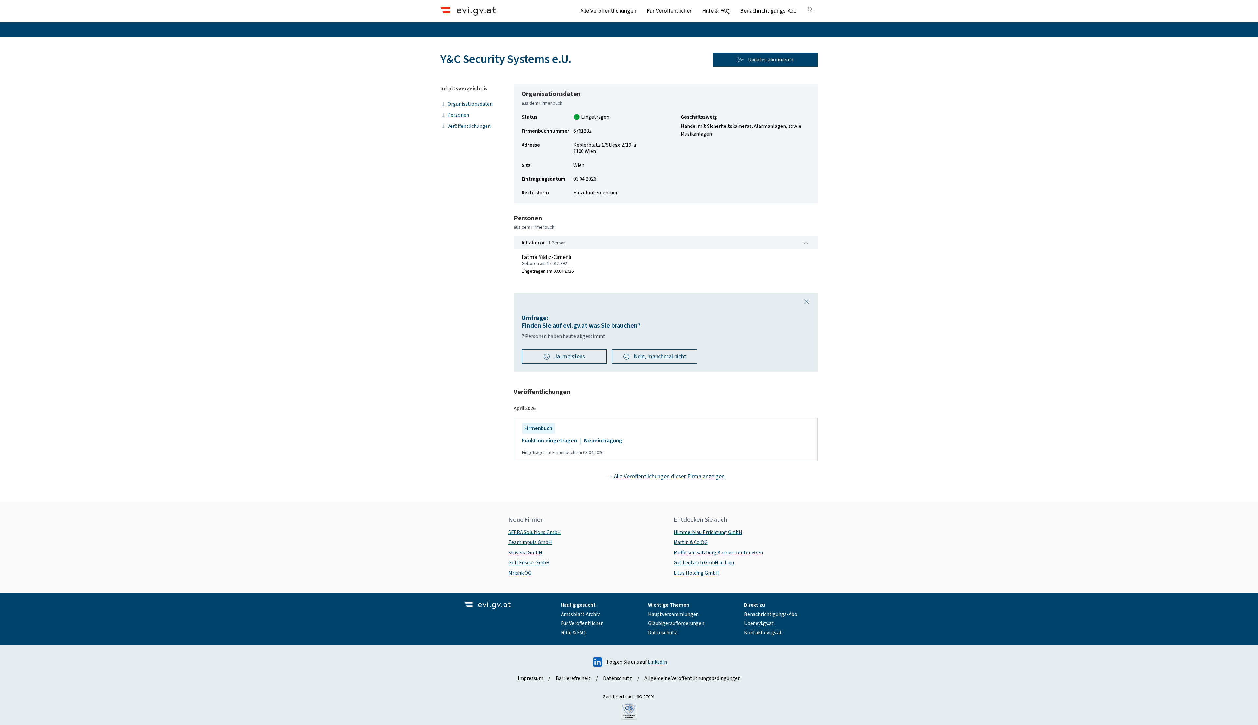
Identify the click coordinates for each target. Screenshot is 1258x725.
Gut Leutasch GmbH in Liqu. (704, 562)
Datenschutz (662, 632)
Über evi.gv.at (759, 623)
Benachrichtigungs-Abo (768, 11)
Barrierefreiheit (573, 678)
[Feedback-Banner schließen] (806, 301)
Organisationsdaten (470, 104)
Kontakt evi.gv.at (763, 632)
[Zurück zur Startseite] (468, 11)
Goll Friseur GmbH (529, 562)
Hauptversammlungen (673, 614)
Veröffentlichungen (469, 126)
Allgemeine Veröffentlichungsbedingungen (692, 678)
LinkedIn (657, 662)
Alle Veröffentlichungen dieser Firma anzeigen (669, 476)
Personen (458, 115)
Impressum (530, 678)
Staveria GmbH (525, 552)
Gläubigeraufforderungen (676, 623)
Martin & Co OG (691, 542)
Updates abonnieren (770, 59)
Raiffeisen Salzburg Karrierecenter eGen (718, 552)
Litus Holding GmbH (696, 573)
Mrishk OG (519, 573)
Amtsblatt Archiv (580, 614)
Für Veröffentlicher (669, 11)
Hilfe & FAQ (716, 11)
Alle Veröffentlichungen (608, 11)
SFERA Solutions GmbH (534, 532)
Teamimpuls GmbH (530, 542)
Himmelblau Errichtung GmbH (708, 532)
